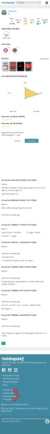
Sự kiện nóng (10, 393)
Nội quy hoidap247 (10, 382)
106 (13, 23)
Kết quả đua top (11, 396)
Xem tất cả (44, 59)
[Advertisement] (25, 160)
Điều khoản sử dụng (11, 378)
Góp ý (5, 385)
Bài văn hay (9, 390)
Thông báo (9, 399)
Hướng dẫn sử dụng (11, 375)
